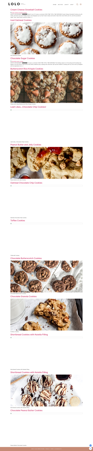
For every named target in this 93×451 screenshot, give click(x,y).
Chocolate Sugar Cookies (22, 58)
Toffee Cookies (17, 220)
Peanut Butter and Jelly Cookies (25, 144)
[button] (77, 4)
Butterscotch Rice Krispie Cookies (26, 69)
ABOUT (67, 4)
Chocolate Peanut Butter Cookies (26, 410)
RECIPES (60, 4)
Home (54, 4)
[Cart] (80, 4)
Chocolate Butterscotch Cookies (26, 258)
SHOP (71, 4)
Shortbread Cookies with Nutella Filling (29, 334)
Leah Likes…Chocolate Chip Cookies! (28, 107)
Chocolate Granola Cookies (23, 296)
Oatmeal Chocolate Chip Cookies (26, 183)
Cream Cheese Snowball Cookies (26, 9)
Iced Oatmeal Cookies (21, 20)
